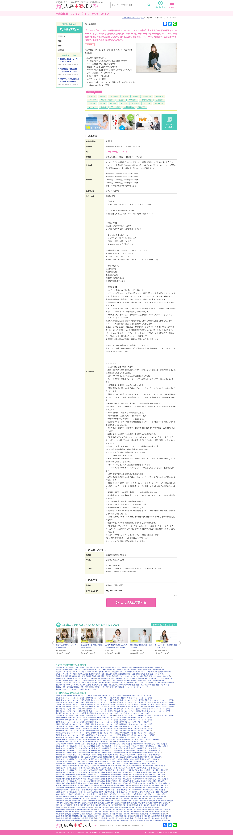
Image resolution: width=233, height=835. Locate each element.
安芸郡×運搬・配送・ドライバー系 (94, 669)
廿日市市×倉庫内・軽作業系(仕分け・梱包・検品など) (143, 752)
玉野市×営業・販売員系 (63, 812)
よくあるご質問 (71, 832)
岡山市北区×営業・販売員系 (105, 818)
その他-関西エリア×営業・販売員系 (107, 820)
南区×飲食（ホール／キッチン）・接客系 (69, 711)
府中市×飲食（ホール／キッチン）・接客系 (156, 709)
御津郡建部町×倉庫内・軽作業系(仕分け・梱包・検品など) (148, 792)
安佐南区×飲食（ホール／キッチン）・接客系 (71, 713)
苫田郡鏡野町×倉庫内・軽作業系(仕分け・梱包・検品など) (149, 779)
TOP (132, 18)
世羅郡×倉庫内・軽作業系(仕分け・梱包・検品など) (143, 750)
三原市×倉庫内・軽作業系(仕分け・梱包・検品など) (144, 757)
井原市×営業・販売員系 (138, 812)
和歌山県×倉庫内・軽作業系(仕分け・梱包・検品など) (73, 796)
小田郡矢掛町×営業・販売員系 (119, 812)
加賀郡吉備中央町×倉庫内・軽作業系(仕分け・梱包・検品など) (150, 787)
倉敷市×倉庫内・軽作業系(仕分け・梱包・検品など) (73, 772)
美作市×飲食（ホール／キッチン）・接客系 (70, 737)
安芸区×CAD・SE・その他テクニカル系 (98, 683)
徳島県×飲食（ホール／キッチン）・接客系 (70, 698)
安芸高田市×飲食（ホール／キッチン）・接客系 (102, 713)
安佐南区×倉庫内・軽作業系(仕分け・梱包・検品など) (73, 766)
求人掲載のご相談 (82, 832)
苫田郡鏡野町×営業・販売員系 (82, 814)
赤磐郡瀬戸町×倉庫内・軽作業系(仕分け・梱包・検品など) (148, 770)
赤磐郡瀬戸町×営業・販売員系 (85, 809)
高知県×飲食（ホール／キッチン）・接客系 (99, 698)
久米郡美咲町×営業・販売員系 (161, 816)
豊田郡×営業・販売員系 (113, 801)
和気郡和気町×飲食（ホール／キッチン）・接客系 (72, 720)
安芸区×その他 (117, 683)
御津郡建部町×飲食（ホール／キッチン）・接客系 (104, 739)
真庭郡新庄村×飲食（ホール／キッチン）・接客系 (135, 724)
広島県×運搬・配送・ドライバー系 (152, 674)
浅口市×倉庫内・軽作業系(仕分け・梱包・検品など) (73, 792)
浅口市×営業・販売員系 (159, 818)
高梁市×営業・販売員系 (101, 814)
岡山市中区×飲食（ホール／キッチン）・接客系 (101, 737)
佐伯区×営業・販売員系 (63, 801)
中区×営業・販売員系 (145, 803)
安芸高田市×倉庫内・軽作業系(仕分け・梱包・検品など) (110, 766)
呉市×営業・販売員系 (63, 803)
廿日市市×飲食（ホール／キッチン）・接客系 (71, 704)
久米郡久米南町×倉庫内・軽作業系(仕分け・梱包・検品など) (112, 785)
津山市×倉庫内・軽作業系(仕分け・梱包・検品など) (147, 772)
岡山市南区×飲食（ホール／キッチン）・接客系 (71, 717)
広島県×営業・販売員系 (63, 676)
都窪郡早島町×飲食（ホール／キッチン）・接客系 (135, 720)
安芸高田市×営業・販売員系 (65, 807)
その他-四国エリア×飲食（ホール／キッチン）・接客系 (74, 696)
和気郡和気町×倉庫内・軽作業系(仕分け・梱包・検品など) (110, 772)
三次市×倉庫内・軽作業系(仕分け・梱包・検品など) (141, 763)
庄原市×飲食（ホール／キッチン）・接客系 (98, 711)
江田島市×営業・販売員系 (164, 801)
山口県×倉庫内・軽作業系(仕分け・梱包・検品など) (73, 748)
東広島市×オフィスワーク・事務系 (67, 685)
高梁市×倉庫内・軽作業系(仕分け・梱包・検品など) (73, 781)
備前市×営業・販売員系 (63, 816)
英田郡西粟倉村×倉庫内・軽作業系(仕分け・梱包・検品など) (150, 783)
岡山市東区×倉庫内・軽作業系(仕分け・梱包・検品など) (109, 792)
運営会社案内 (94, 832)
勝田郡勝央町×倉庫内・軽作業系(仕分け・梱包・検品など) (110, 781)
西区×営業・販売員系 (63, 805)
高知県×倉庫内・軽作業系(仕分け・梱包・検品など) (108, 746)
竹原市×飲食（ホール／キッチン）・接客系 (101, 707)
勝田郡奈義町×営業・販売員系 (157, 814)
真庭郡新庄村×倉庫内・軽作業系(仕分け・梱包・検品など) (75, 779)
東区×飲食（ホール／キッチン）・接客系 (127, 711)
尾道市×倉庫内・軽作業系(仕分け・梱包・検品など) (73, 759)
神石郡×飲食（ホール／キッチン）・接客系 (129, 715)
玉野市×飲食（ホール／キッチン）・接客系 (70, 722)
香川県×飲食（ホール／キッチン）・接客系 (107, 696)
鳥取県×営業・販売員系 (138, 798)
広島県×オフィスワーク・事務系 (66, 674)
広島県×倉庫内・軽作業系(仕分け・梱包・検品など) (95, 674)
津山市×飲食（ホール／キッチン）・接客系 (104, 720)
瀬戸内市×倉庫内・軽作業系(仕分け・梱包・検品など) (73, 785)
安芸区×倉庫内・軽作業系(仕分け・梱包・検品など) (155, 678)
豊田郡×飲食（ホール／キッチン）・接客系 (159, 702)
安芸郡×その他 (117, 672)
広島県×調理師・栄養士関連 (162, 672)
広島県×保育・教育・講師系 (81, 676)
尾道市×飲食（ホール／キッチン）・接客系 (160, 707)
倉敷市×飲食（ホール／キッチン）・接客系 (136, 717)
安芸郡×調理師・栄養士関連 (94, 667)
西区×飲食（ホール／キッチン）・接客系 (127, 709)
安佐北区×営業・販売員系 (83, 807)
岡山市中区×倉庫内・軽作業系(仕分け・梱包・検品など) (147, 790)
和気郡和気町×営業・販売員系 (122, 809)
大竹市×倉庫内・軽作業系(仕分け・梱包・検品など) (73, 752)
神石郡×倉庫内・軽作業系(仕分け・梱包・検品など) (143, 768)
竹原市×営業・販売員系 (96, 803)
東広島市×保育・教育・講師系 (84, 687)
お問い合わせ (115, 832)
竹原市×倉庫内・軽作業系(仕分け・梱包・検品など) (109, 757)
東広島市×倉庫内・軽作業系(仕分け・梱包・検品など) (97, 685)
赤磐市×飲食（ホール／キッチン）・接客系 (105, 733)
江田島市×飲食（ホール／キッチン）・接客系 (131, 704)
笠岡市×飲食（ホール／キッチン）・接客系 (133, 722)
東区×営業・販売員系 (126, 805)
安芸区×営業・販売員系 (115, 680)
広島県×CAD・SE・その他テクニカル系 (157, 676)
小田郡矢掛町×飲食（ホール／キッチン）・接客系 (72, 724)
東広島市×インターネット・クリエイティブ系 (133, 687)
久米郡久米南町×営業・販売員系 (123, 816)
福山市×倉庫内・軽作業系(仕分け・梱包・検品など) (141, 759)
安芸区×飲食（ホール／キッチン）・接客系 (81, 678)
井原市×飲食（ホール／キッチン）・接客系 (104, 724)
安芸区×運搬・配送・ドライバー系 (94, 680)
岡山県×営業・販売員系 (150, 807)
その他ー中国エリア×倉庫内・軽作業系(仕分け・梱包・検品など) (147, 746)
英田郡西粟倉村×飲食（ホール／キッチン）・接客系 (102, 731)
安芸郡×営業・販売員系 (115, 669)
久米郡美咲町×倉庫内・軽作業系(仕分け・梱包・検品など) (75, 787)
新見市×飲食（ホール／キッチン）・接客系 (104, 728)
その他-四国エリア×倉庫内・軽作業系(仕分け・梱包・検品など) (76, 744)
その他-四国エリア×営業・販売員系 (103, 796)
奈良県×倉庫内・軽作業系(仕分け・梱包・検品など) (150, 794)
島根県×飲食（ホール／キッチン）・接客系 (99, 700)
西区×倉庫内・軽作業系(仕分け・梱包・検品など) (72, 761)
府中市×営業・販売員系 (78, 805)
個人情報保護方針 (104, 832)
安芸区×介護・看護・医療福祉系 (153, 680)
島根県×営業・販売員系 (121, 798)
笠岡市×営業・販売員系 (101, 812)
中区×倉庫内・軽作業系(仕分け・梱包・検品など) (107, 759)
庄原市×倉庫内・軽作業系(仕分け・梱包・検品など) (73, 763)
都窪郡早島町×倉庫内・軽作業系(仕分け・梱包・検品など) (75, 774)
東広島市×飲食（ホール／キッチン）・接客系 (139, 683)
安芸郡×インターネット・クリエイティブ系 (70, 672)
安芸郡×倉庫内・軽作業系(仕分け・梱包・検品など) (144, 667)
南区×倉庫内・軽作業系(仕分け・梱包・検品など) (140, 761)
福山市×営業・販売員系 (161, 803)
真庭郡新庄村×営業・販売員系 (157, 812)
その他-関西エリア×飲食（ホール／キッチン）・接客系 (140, 739)
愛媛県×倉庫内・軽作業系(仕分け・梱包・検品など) (150, 744)
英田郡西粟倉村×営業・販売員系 (83, 816)
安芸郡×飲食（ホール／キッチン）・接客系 (70, 667)
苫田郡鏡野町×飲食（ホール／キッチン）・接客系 (101, 726)
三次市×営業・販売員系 (141, 805)
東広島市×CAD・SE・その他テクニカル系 (70, 689)
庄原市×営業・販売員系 (110, 805)
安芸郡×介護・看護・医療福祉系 (153, 669)
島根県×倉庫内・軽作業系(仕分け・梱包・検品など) (108, 748)
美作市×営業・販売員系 (123, 818)
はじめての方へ (60, 832)
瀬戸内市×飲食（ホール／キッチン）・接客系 (136, 731)
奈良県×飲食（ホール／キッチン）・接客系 (99, 742)
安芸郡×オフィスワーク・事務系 (115, 667)
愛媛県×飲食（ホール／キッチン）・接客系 (137, 696)
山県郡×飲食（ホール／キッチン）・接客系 (101, 704)
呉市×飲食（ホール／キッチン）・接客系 (161, 704)
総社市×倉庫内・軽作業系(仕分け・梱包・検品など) (112, 779)
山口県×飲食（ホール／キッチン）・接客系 (70, 700)
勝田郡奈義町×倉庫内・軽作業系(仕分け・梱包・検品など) (75, 783)
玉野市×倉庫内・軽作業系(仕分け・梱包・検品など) (112, 774)
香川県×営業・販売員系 (124, 796)
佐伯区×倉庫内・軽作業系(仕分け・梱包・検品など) (108, 750)
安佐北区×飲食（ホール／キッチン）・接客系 (134, 713)
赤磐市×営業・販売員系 (142, 816)
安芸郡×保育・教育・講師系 (133, 669)
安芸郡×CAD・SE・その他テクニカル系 (98, 672)
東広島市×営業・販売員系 (64, 687)
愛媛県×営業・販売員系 (140, 796)
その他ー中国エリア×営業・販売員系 (84, 798)
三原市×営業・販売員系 (113, 803)
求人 (142, 18)
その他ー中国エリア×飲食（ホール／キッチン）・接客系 (133, 698)
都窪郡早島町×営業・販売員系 (160, 809)
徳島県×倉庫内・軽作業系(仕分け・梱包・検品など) (73, 746)
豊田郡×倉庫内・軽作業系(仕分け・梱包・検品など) (108, 752)
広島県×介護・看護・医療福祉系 (102, 676)
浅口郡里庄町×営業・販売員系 (82, 812)
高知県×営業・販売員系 (63, 798)
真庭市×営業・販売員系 (63, 818)
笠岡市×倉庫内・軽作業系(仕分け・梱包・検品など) (73, 777)
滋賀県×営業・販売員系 (128, 820)
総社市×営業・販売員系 (63, 814)
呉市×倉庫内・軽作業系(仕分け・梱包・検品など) (143, 755)
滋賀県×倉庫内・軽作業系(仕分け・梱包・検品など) (115, 794)
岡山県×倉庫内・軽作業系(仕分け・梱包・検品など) (73, 770)
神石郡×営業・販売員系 (134, 807)
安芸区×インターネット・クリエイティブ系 (70, 683)
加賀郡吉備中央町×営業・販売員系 (83, 818)
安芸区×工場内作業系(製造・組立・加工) (69, 680)
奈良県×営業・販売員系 (144, 820)
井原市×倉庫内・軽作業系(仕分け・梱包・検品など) (147, 777)
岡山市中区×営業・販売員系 (141, 818)
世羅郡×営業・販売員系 (80, 801)
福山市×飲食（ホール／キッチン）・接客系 (98, 709)
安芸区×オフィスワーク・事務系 (126, 678)
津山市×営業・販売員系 (141, 809)
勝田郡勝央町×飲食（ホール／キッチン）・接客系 (72, 728)
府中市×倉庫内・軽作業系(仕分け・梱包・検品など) (106, 761)
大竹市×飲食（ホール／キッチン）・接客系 (129, 702)
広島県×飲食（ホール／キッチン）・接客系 (138, 672)
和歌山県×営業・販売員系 (161, 820)
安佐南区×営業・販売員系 (158, 805)
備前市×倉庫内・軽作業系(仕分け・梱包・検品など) (112, 783)
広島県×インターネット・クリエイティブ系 (128, 676)
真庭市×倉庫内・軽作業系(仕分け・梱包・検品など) (112, 787)
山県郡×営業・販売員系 (147, 801)
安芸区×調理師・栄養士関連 (105, 678)
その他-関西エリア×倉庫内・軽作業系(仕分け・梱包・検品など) (76, 794)
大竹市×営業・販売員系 (96, 801)
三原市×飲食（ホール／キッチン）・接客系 (130, 707)
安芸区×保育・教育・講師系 (133, 680)
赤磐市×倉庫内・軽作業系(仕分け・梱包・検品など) (150, 785)
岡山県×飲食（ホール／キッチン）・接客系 (159, 715)
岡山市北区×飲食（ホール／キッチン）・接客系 (138, 735)
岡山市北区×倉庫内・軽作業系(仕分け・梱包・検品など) (74, 790)
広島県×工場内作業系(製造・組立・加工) (126, 674)
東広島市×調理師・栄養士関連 (164, 683)
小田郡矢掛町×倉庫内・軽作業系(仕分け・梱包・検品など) (110, 777)
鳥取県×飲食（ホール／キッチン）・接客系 (129, 700)
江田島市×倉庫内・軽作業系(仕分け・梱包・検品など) (108, 755)
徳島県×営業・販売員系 (157, 796)
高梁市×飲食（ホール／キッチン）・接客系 (133, 726)
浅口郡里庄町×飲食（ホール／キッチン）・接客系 (101, 722)
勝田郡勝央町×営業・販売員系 (119, 814)
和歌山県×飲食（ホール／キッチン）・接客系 (130, 742)
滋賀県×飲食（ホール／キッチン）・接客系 (70, 742)
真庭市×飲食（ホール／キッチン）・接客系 (70, 735)
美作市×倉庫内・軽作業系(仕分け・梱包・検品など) (111, 790)
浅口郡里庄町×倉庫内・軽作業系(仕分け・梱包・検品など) (149, 774)
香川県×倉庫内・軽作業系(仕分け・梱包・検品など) (115, 744)
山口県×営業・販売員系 (105, 798)
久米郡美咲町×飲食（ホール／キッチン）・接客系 (137, 733)
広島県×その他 (60, 678)
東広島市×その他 (90, 689)
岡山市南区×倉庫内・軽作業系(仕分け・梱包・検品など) (109, 770)
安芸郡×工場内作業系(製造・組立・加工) (69, 669)
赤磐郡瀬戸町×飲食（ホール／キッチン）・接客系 (104, 717)
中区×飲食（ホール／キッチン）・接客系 (69, 709)
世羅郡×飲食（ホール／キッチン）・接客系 (99, 702)
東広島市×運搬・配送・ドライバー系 (157, 685)
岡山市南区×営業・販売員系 (65, 809)
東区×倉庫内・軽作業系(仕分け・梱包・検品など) (107, 763)
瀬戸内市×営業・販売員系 (103, 816)
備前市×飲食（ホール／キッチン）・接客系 (70, 731)
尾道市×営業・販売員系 (129, 803)
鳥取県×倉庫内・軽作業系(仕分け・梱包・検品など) (143, 748)
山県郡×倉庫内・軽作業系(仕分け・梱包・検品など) (73, 755)
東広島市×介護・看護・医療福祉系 (106, 687)
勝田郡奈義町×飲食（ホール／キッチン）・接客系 (135, 728)
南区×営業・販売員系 (94, 805)
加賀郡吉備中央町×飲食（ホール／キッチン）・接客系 (103, 735)
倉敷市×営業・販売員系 (104, 809)
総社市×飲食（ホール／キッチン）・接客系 (70, 726)
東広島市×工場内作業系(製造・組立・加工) (130, 685)
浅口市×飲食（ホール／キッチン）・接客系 (132, 737)
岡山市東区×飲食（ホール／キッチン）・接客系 (71, 739)
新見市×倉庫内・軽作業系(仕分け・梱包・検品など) (147, 781)
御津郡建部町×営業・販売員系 (85, 820)
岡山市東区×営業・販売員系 (65, 820)
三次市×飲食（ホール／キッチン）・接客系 (156, 711)
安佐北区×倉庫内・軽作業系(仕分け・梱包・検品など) (147, 766)
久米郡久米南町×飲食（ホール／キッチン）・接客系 (73, 733)
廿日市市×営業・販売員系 (130, 801)
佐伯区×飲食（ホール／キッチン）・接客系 (70, 702)
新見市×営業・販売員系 (138, 814)
